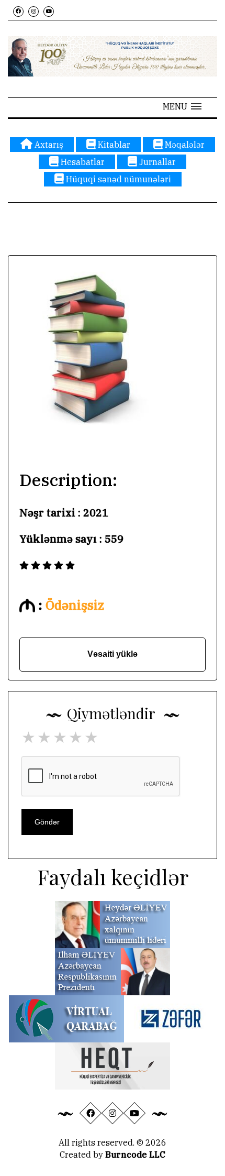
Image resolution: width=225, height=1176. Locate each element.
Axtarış (47, 144)
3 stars (61, 737)
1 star (29, 737)
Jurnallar (156, 162)
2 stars (45, 737)
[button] (182, 106)
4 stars (76, 737)
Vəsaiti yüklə (112, 654)
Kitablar (113, 144)
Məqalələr (184, 144)
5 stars (92, 737)
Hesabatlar (82, 162)
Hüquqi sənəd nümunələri (117, 179)
